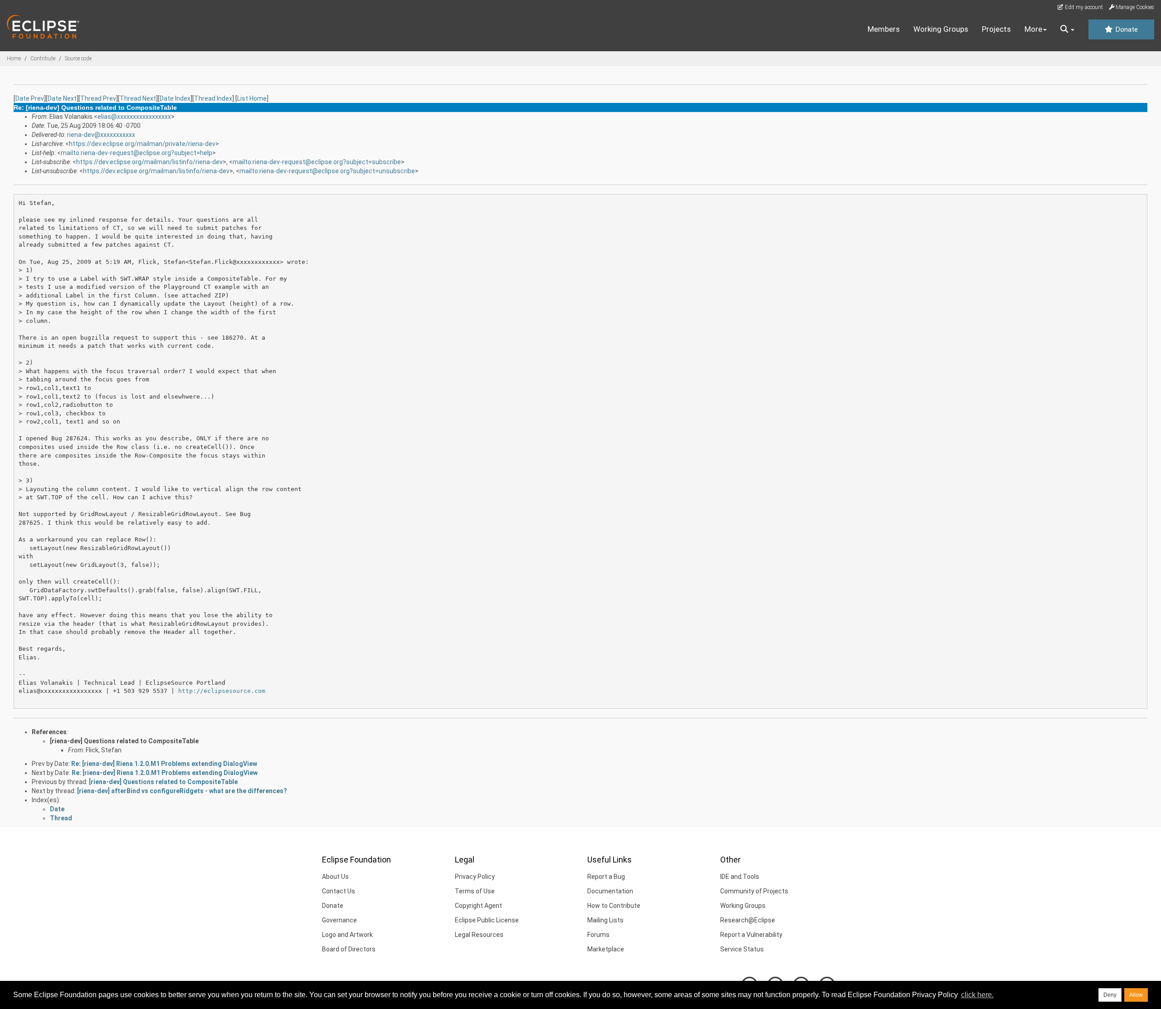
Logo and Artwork (347, 934)
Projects (996, 29)
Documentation (610, 891)
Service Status (742, 949)
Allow (1136, 995)
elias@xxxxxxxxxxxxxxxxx (134, 116)
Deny (1110, 995)
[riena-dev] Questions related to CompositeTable (124, 741)
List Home (252, 98)
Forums (598, 934)
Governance (339, 920)
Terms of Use (475, 891)
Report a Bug (606, 876)
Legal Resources (479, 934)
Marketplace (605, 949)
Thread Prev (98, 98)
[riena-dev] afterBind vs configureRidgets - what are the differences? (182, 791)
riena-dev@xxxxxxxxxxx (101, 134)
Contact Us (338, 891)
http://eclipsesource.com (221, 690)
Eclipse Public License (487, 920)
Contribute (42, 58)
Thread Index (213, 98)
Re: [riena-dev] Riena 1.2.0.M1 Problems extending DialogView (164, 763)
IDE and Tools (739, 876)
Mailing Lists (605, 920)
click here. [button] (977, 995)
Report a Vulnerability (751, 934)
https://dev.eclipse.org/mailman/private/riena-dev (142, 143)
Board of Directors (349, 949)
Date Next (62, 98)
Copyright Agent (478, 905)
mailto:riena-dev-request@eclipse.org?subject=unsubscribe (327, 171)
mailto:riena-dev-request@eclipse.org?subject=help (136, 152)
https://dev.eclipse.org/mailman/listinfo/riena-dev (149, 162)
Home (14, 58)
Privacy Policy (475, 876)
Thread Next (138, 98)
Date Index (175, 98)
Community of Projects (754, 891)
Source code (78, 58)
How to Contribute (613, 905)
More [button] (1033, 29)
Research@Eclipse (747, 920)
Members (884, 29)
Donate (1125, 29)
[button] (1067, 29)
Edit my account (1083, 7)
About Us (335, 876)
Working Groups (940, 29)
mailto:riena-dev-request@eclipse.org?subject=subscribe (317, 162)
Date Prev (29, 98)
